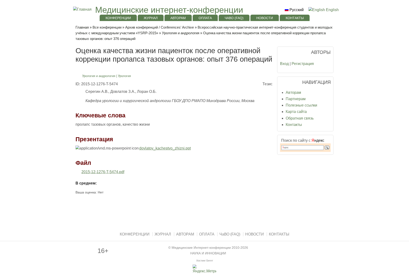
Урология (124, 76)
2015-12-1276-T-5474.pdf (102, 172)
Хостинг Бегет (204, 260)
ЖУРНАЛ (151, 18)
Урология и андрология (180, 33)
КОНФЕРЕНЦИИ (118, 18)
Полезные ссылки (301, 105)
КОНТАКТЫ (295, 18)
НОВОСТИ (264, 18)
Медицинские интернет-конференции (169, 10)
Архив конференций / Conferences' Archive (159, 27)
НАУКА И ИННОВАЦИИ (208, 253)
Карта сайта (296, 112)
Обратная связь (300, 118)
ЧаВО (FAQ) (234, 18)
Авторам (293, 92)
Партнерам (296, 99)
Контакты (294, 125)
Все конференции (107, 27)
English (332, 10)
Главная (82, 27)
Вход (284, 64)
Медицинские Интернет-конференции (201, 247)
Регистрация (303, 64)
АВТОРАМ (178, 18)
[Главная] (81, 9)
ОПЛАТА (205, 18)
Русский (296, 10)
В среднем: (86, 183)
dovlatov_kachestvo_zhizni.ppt (165, 148)
